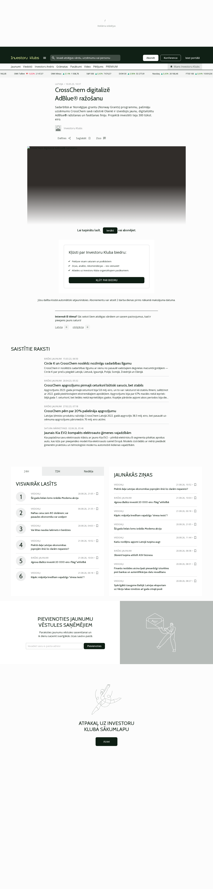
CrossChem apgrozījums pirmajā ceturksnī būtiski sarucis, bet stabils (93, 385)
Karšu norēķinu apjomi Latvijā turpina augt (137, 541)
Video (87, 66)
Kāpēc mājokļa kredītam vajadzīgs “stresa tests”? (58, 577)
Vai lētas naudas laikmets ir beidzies (51, 530)
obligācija (78, 327)
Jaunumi (16, 66)
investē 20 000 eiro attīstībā (58, 562)
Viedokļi (27, 66)
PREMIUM (112, 66)
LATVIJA (59, 83)
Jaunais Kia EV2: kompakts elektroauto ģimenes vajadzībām (87, 433)
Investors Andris (44, 66)
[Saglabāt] (97, 494)
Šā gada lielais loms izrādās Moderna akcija (54, 497)
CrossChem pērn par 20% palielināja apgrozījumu (80, 411)
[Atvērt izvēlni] (44, 58)
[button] (54, 646)
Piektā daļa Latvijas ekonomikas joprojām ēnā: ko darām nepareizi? (151, 488)
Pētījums (98, 66)
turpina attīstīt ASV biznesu (133, 555)
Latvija (59, 327)
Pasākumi (76, 66)
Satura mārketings (55, 428)
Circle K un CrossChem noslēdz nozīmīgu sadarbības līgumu (88, 363)
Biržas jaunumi (53, 358)
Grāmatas (62, 66)
